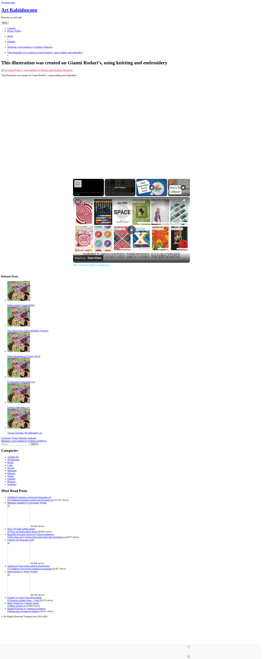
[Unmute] (78, 194)
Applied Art (13, 457)
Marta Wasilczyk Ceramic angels (23, 603)
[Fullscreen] (102, 194)
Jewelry (11, 468)
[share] (184, 200)
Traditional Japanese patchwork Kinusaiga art (29, 497)
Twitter (14, 438)
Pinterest (23, 438)
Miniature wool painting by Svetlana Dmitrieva (23, 441)
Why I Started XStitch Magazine (102, 201)
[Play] (75, 194)
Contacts (11, 28)
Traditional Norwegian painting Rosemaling (28, 566)
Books (10, 462)
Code (9, 465)
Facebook (6, 438)
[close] (131, 646)
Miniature (12, 470)
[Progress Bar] (88, 192)
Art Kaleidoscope (19, 10)
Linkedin (32, 438)
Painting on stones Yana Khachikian (24, 597)
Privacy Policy (14, 31)
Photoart (11, 481)
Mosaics (11, 473)
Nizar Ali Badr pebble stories (21, 529)
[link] (78, 202)
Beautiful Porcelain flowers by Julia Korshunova (30, 534)
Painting (11, 479)
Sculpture (11, 484)
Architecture (13, 459)
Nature (10, 476)
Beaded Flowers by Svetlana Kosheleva (26, 608)
